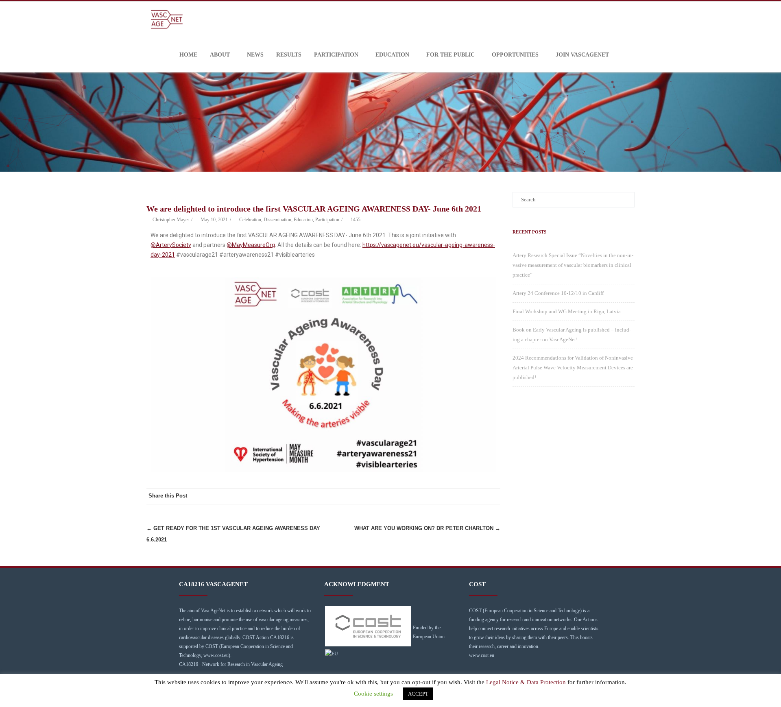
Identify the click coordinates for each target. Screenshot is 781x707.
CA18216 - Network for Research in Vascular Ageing (231, 664)
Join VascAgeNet (582, 55)
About (220, 55)
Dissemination (277, 220)
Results (288, 55)
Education (392, 55)
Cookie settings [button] (373, 693)
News (255, 55)
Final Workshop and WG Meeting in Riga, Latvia (567, 311)
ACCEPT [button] (418, 694)
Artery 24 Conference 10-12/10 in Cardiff (558, 293)
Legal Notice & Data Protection (526, 682)
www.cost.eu (481, 655)
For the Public (450, 55)
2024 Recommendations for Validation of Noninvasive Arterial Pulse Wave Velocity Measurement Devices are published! (573, 367)
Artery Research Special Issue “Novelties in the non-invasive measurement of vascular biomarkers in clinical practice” (573, 265)
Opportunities (515, 55)
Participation (336, 55)
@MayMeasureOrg (251, 245)
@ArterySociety (171, 245)
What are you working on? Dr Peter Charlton (427, 528)
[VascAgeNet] (168, 19)
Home (188, 55)
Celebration (250, 220)
